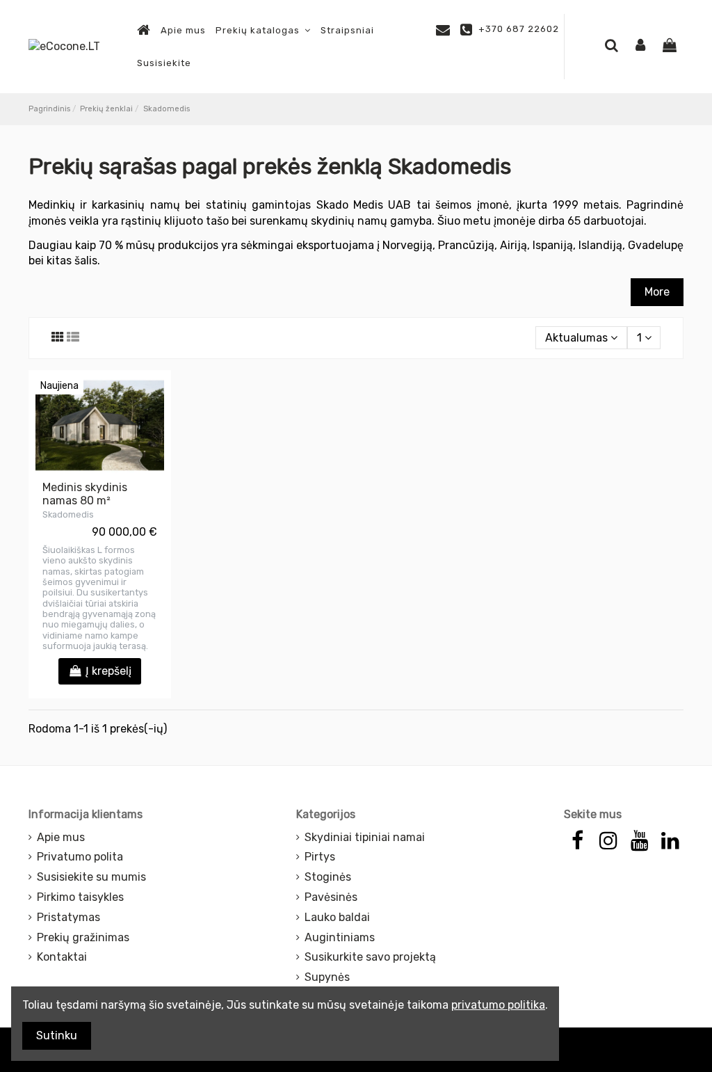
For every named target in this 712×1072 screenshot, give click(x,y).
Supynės (327, 977)
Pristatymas (68, 917)
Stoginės (328, 876)
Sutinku (56, 1035)
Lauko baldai (337, 917)
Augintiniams (340, 937)
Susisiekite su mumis (91, 876)
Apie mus (61, 837)
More (657, 291)
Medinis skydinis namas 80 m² (84, 494)
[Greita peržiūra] (100, 468)
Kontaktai (62, 956)
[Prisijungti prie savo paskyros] (640, 46)
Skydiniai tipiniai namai (365, 837)
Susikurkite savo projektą (370, 956)
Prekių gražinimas (83, 937)
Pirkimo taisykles (80, 897)
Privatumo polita (80, 856)
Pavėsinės (331, 897)
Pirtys (320, 856)
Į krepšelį (108, 671)
